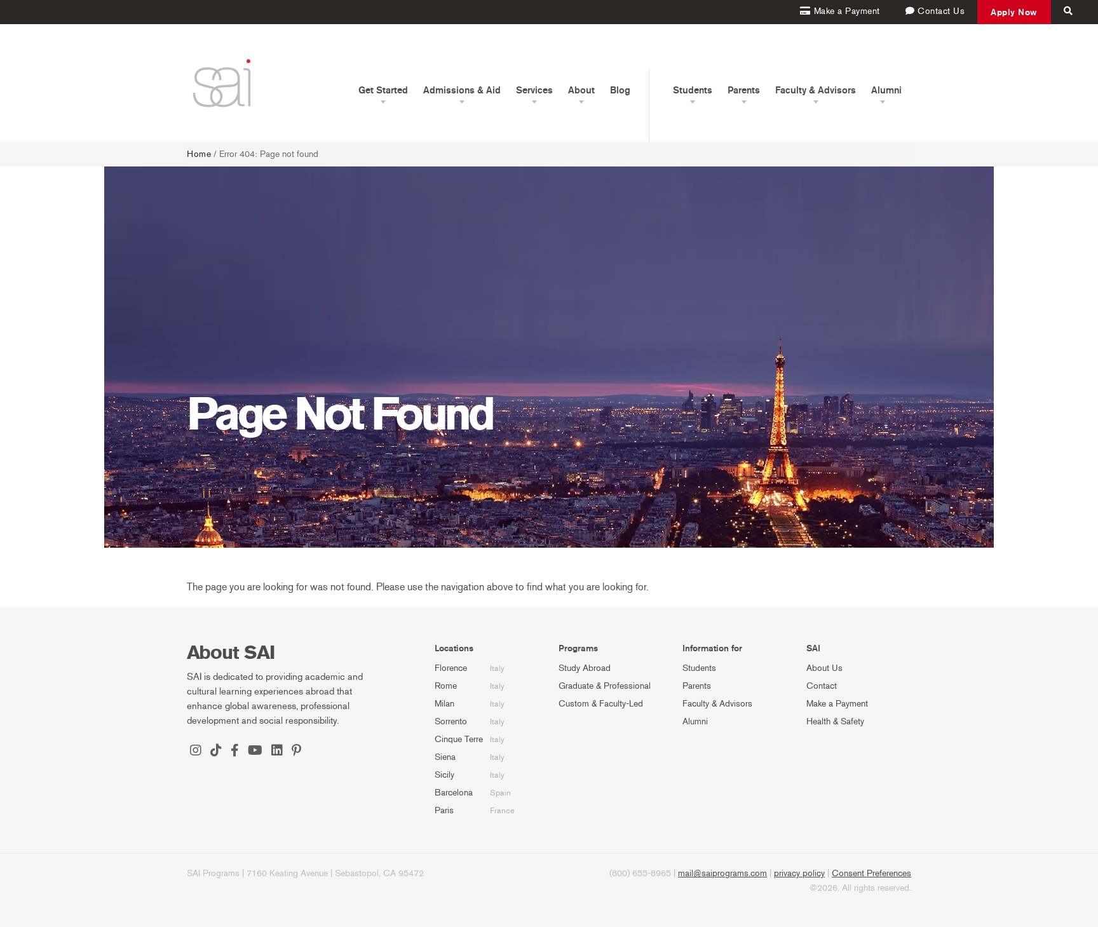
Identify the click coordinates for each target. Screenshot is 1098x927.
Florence (451, 668)
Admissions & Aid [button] (462, 90)
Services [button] (534, 90)
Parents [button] (744, 90)
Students (699, 668)
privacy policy (799, 873)
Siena (445, 757)
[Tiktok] (216, 751)
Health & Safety (835, 721)
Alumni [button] (886, 90)
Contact (821, 685)
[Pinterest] (296, 751)
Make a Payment (837, 703)
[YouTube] (255, 751)
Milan (444, 703)
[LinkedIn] (277, 751)
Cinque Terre (459, 739)
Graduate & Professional (605, 685)
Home (199, 154)
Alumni (695, 721)
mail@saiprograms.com (722, 873)
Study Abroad (585, 668)
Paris (444, 810)
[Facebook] (235, 751)
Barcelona (454, 792)
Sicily (444, 774)
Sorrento (451, 721)
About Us (824, 668)
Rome (446, 685)
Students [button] (692, 90)
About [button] (581, 90)
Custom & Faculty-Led (601, 703)
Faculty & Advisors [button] (815, 90)
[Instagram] (195, 751)
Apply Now (1014, 12)
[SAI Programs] (222, 82)
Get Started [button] (383, 90)
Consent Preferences (871, 873)
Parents (696, 685)
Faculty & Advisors (717, 703)
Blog (620, 90)
